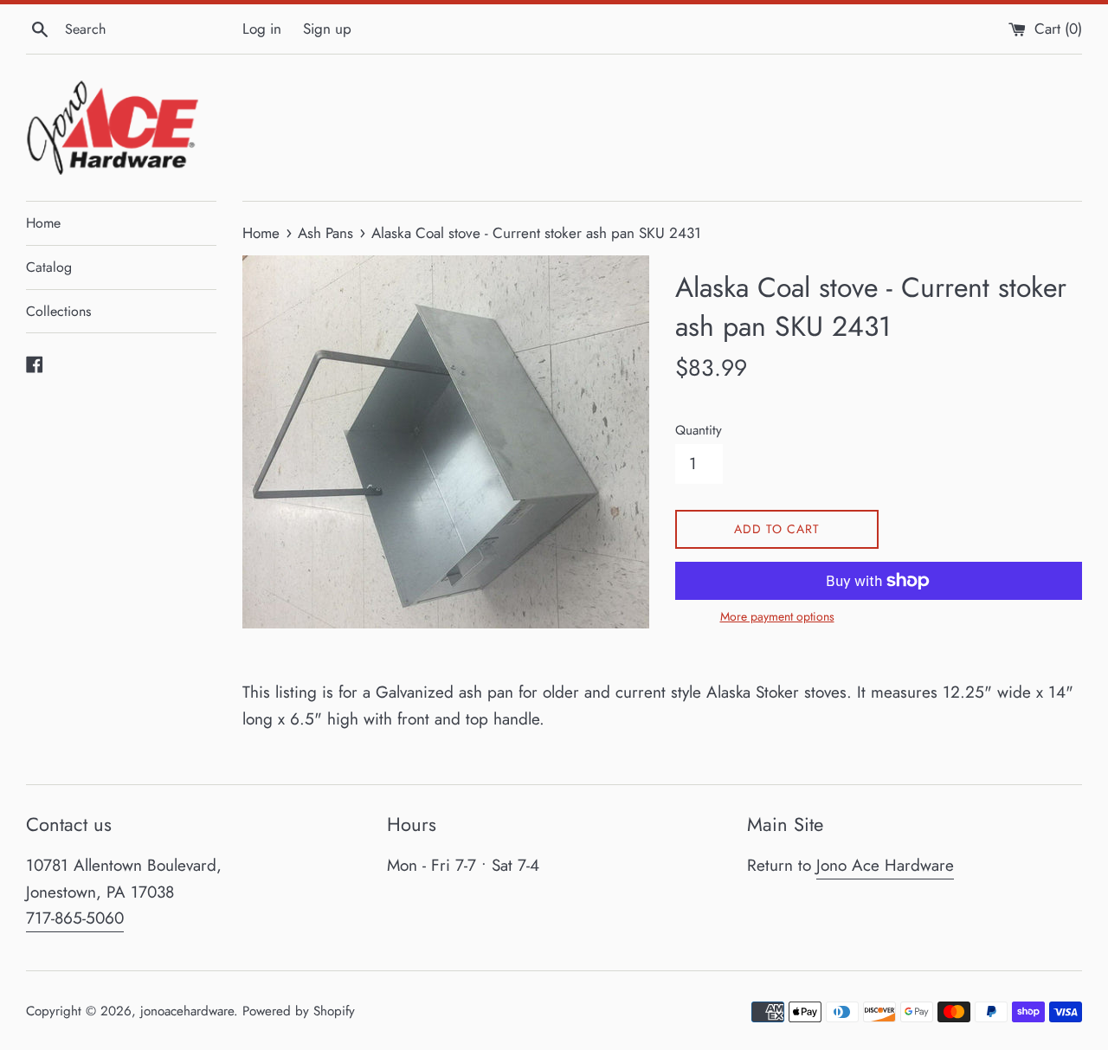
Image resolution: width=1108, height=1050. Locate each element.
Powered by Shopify (298, 1011)
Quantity (698, 430)
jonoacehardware (187, 1011)
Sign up (327, 28)
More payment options (777, 616)
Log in (261, 28)
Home (43, 223)
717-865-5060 (75, 918)
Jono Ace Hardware (885, 865)
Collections (58, 311)
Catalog (49, 267)
